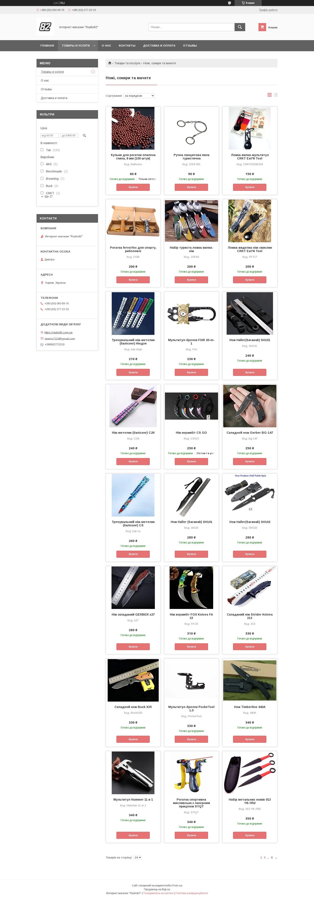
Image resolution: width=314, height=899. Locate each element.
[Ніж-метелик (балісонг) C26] (133, 405)
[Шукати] (240, 27)
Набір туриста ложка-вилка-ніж (191, 249)
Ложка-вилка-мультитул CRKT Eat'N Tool (250, 156)
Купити (133, 187)
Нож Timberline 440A (250, 707)
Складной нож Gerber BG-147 (250, 432)
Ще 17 (49, 196)
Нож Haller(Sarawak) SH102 (249, 522)
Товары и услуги (76, 45)
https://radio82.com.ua (58, 332)
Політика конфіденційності (192, 893)
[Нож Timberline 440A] (250, 680)
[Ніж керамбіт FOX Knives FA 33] (191, 587)
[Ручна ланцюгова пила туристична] (191, 128)
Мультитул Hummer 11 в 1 (133, 799)
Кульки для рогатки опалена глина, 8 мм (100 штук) (133, 156)
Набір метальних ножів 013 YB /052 (250, 801)
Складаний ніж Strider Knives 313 (250, 616)
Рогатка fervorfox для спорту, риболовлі (133, 249)
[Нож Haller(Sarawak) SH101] (250, 313)
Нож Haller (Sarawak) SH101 (191, 522)
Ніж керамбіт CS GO (191, 432)
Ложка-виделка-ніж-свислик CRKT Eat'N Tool (250, 249)
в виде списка (275, 96)
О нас (106, 45)
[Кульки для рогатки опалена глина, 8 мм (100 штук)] (133, 128)
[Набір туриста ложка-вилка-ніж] (191, 220)
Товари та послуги (127, 63)
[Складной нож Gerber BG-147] (250, 405)
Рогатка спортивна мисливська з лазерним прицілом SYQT (191, 803)
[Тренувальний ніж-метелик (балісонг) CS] (133, 495)
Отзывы (190, 45)
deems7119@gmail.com (60, 338)
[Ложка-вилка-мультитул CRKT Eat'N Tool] (250, 128)
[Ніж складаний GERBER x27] (133, 587)
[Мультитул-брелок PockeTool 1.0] (191, 680)
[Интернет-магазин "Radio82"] (45, 34)
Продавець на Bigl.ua (157, 889)
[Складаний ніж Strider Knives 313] (250, 587)
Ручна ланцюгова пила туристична (191, 156)
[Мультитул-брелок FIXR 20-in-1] (191, 313)
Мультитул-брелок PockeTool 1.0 (191, 708)
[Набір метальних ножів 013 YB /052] (250, 772)
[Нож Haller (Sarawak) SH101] (191, 495)
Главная (47, 45)
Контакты (127, 45)
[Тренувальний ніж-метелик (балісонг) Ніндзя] (133, 313)
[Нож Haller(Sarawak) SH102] (250, 495)
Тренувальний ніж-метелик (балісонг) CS (133, 523)
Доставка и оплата (159, 45)
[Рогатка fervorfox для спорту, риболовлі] (133, 220)
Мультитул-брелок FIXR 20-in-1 (191, 341)
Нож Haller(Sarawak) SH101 (249, 340)
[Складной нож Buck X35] (133, 680)
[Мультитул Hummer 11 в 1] (133, 772)
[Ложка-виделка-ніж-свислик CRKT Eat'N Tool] (250, 220)
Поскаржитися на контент (158, 893)
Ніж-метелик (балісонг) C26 (133, 432)
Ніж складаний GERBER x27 (133, 614)
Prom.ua (177, 885)
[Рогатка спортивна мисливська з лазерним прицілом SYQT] (191, 772)
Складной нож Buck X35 (133, 707)
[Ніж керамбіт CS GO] (191, 405)
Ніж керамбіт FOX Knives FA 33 (191, 616)
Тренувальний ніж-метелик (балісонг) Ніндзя (133, 341)
